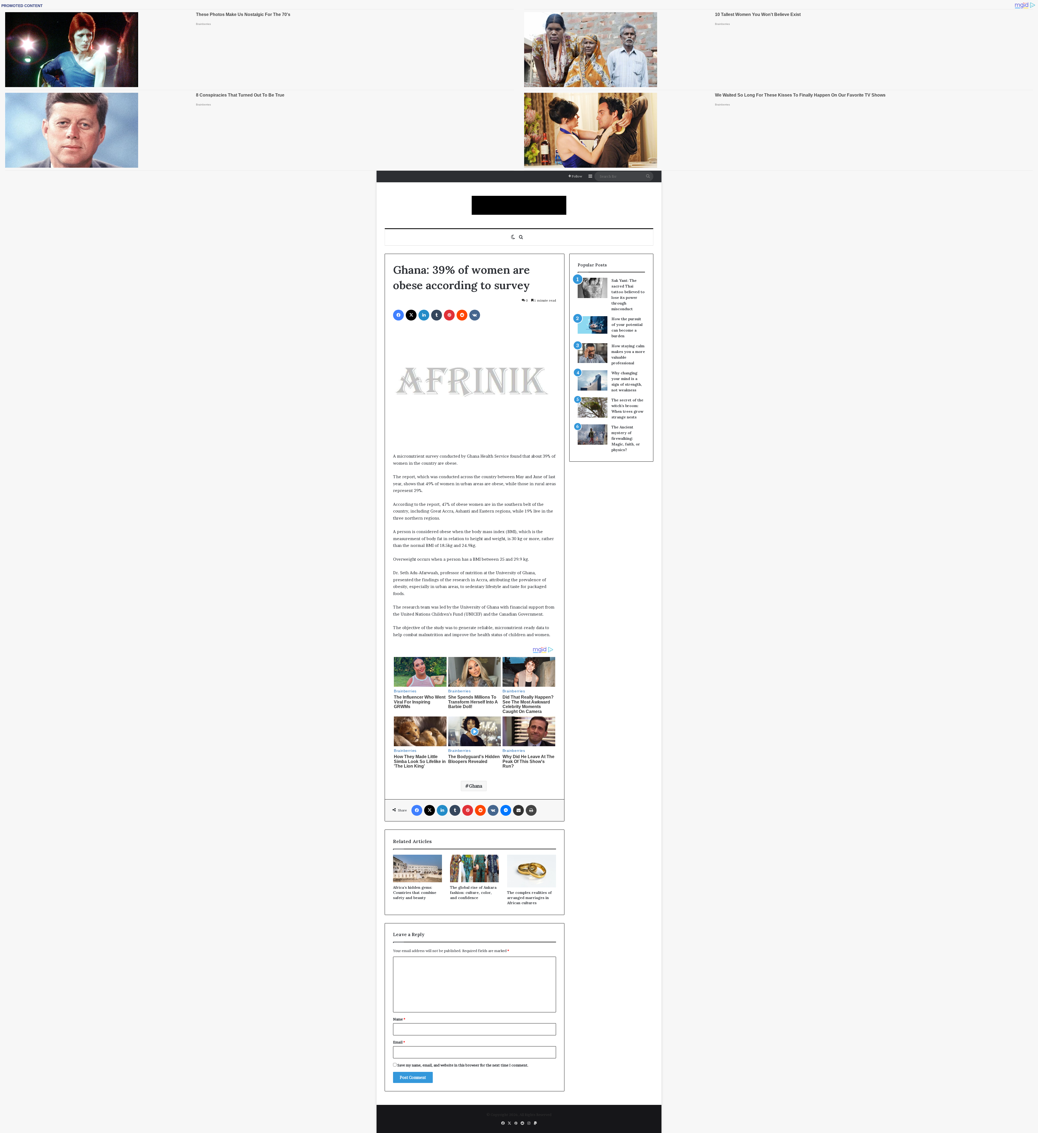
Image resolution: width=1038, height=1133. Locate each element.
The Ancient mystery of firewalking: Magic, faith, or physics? (625, 438)
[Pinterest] (449, 315)
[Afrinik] (519, 205)
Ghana (475, 786)
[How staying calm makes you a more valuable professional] (592, 353)
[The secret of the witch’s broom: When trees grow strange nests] (592, 407)
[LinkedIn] (423, 315)
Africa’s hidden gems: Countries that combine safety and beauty (414, 892)
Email (399, 1042)
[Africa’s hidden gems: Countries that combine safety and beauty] (417, 868)
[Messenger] (505, 810)
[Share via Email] (518, 810)
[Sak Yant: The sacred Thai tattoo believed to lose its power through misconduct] (592, 288)
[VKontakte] (474, 315)
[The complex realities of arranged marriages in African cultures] (531, 871)
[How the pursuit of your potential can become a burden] (592, 326)
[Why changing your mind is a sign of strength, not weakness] (592, 380)
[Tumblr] (436, 315)
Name (399, 1019)
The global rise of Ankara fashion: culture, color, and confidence (473, 892)
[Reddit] (462, 315)
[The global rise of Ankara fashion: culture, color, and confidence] (474, 868)
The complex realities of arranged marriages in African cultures (529, 897)
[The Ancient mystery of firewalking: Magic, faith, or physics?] (592, 434)
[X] (411, 315)
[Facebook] (398, 315)
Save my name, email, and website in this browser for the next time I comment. (462, 1065)
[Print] (531, 810)
